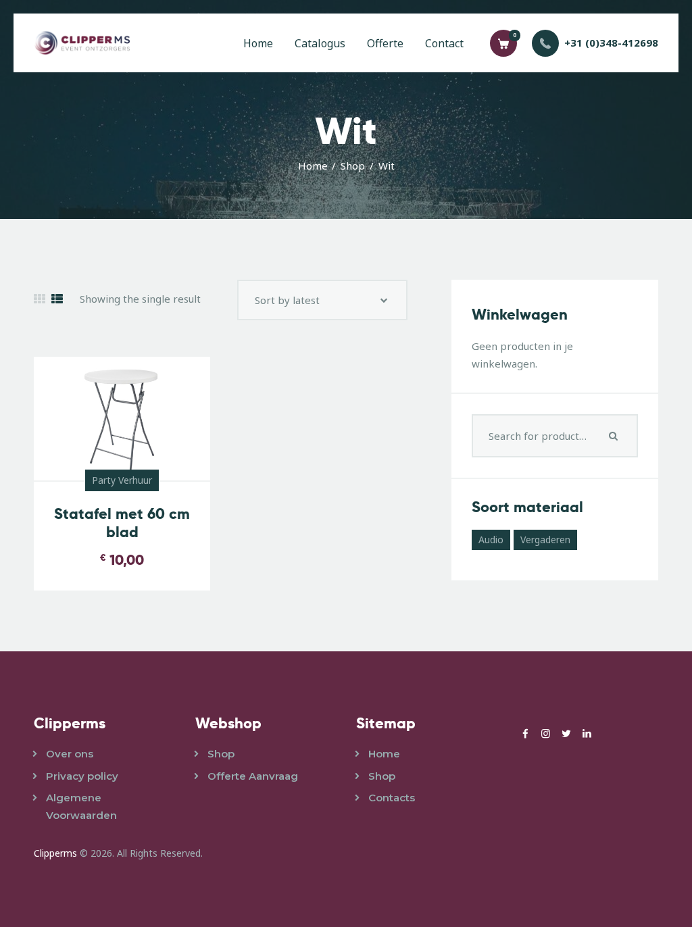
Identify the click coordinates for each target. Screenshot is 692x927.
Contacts (391, 797)
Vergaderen (545, 539)
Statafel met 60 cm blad (122, 523)
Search (615, 435)
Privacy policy (82, 776)
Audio (490, 539)
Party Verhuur (122, 480)
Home (313, 165)
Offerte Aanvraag (252, 776)
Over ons (69, 753)
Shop (353, 165)
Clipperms (55, 853)
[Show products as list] (57, 299)
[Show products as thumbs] (39, 299)
